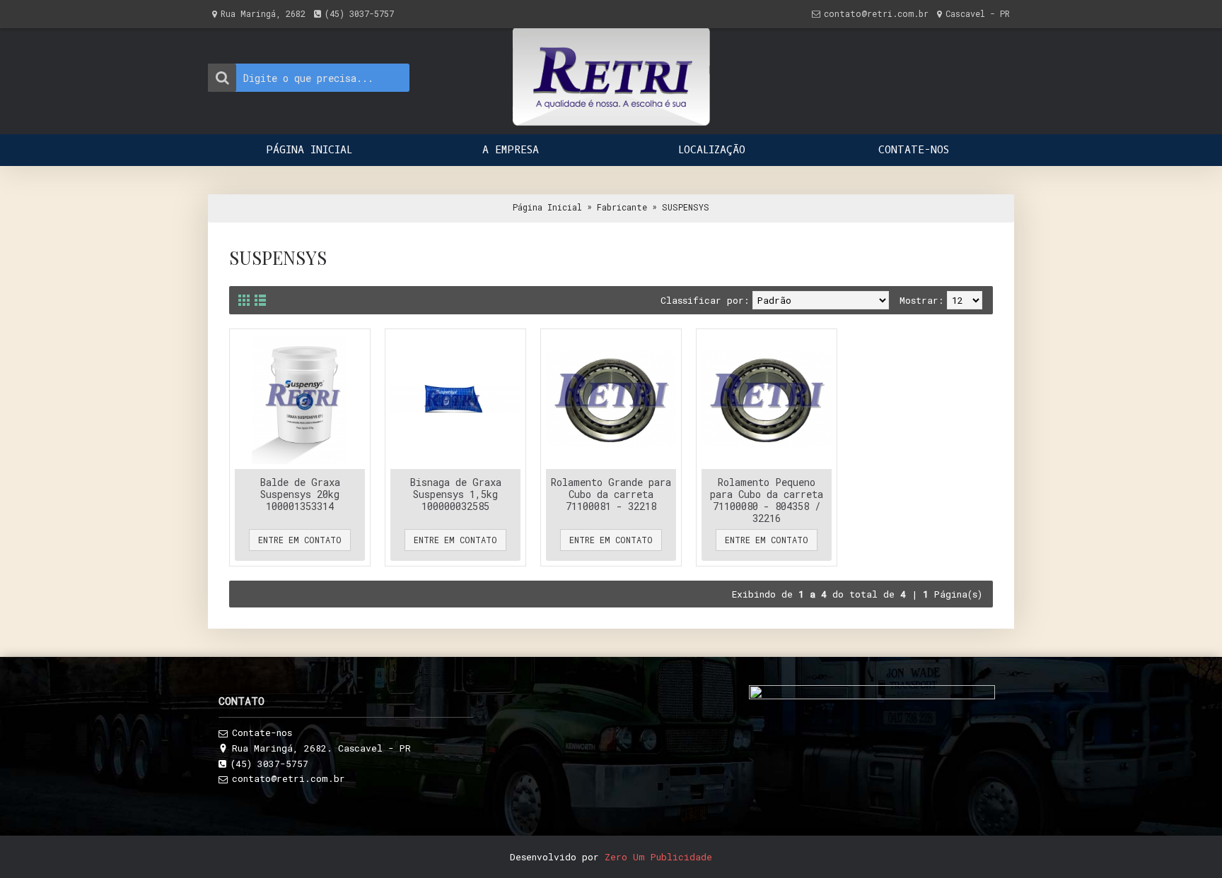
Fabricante (622, 207)
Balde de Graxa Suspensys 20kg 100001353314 (300, 494)
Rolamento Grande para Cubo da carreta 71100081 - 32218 (611, 494)
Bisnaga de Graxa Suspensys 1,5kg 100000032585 (455, 494)
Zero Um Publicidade (658, 856)
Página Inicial (547, 207)
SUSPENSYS (685, 207)
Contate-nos (262, 732)
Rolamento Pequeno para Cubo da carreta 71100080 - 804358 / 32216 (766, 500)
